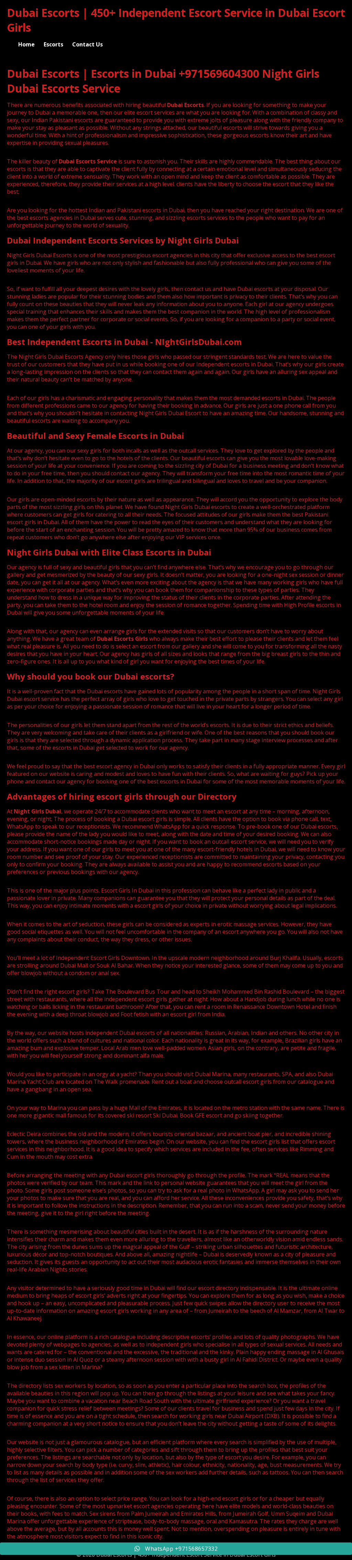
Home (26, 44)
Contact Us (87, 44)
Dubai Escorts (185, 105)
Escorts (53, 44)
